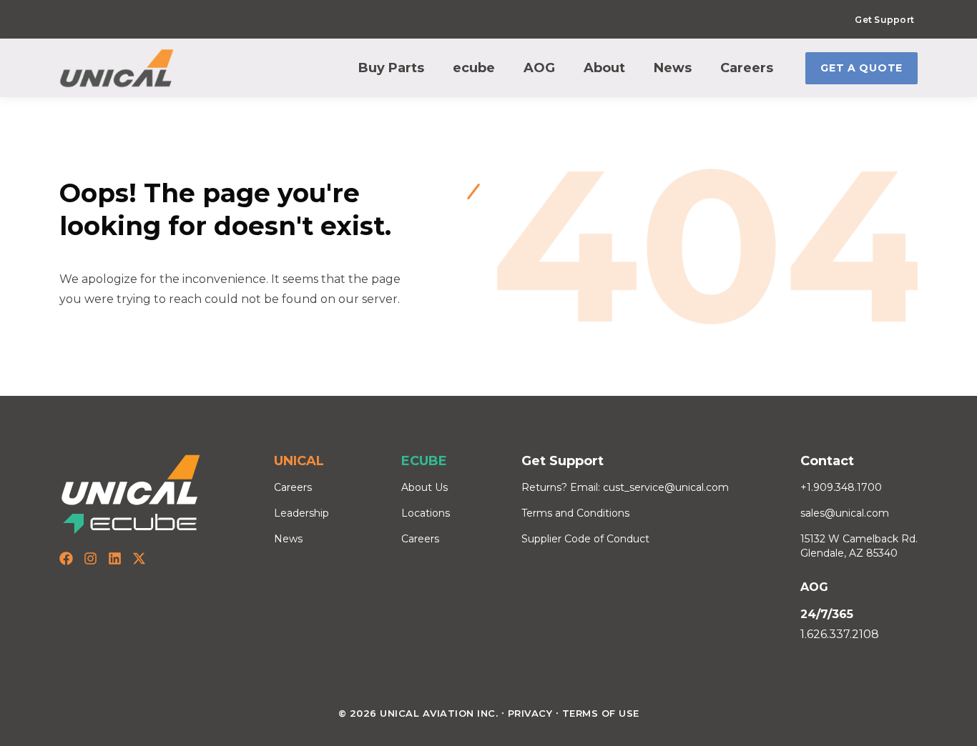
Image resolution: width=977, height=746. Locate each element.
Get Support (884, 19)
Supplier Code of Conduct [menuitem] (585, 538)
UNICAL (299, 461)
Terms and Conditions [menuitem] (575, 513)
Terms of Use (600, 713)
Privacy (530, 713)
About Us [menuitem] (424, 487)
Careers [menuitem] (293, 487)
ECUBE (424, 461)
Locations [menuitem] (425, 513)
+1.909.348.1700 (841, 487)
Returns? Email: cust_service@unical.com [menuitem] (625, 487)
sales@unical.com (844, 513)
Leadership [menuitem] (301, 513)
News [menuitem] (288, 538)
